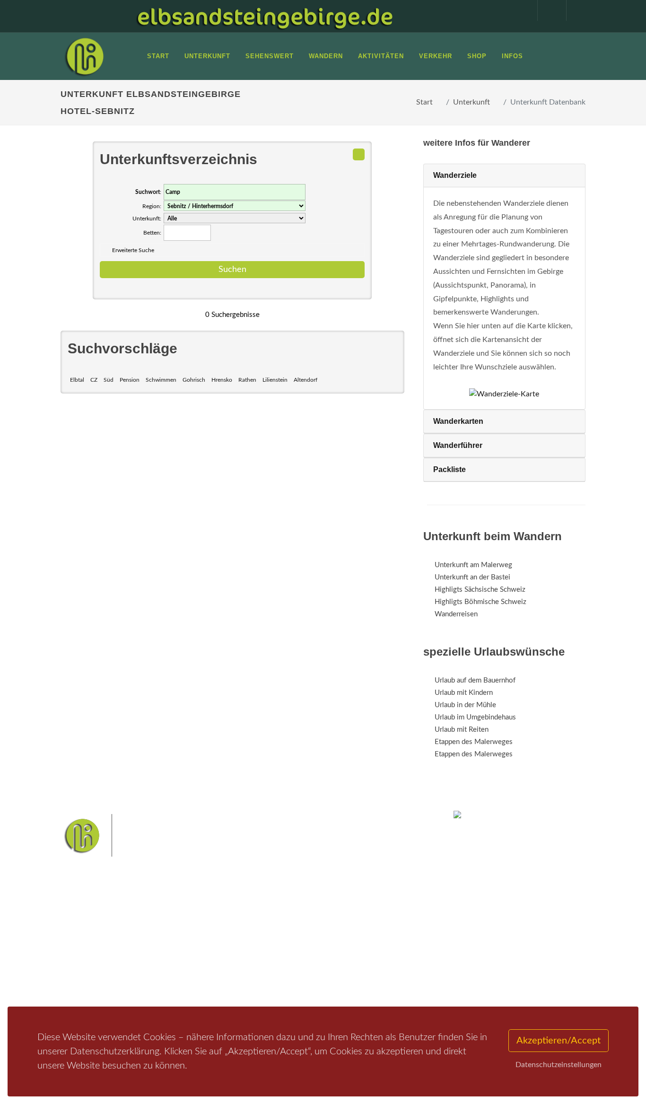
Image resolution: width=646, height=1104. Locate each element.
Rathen (247, 380)
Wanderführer (457, 445)
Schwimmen (161, 380)
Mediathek (88, 959)
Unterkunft (471, 102)
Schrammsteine (264, 952)
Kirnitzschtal (260, 982)
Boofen (328, 982)
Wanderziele (455, 175)
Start (424, 102)
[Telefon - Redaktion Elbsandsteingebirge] (547, 10)
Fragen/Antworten (100, 934)
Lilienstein (275, 380)
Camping (175, 983)
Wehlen (254, 967)
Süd (108, 380)
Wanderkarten (458, 421)
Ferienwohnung (186, 959)
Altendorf (305, 380)
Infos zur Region (97, 946)
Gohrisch (194, 380)
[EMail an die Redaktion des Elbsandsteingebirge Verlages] (576, 10)
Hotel (170, 934)
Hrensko (221, 380)
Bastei (252, 937)
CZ (93, 380)
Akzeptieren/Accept (558, 1040)
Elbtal (77, 380)
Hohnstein (314, 967)
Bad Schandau (355, 952)
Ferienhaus (178, 971)
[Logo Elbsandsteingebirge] (84, 56)
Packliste (449, 469)
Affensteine (362, 937)
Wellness (298, 982)
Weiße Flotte (311, 952)
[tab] (504, 175)
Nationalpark (321, 937)
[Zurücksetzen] (359, 154)
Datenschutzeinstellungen (558, 1065)
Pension (130, 380)
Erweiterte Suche (133, 250)
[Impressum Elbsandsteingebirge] (518, 10)
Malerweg (282, 937)
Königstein (350, 967)
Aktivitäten (89, 983)
